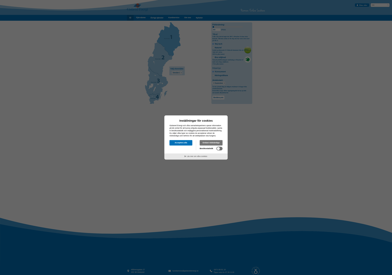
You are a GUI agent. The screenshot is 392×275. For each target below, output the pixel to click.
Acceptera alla (181, 143)
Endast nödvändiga (211, 143)
